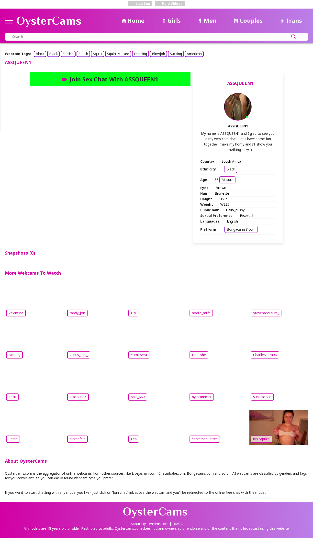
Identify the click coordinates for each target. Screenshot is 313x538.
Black (40, 53)
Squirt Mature (118, 53)
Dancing (140, 53)
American (194, 53)
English (68, 53)
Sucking (176, 53)
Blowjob (158, 53)
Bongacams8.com (241, 229)
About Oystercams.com (149, 523)
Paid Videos (171, 3)
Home (136, 20)
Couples (251, 20)
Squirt (97, 53)
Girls (174, 20)
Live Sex (142, 3)
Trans (294, 20)
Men (210, 20)
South (83, 53)
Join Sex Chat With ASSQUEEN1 (114, 79)
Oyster (48, 20)
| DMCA (176, 523)
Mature (227, 179)
